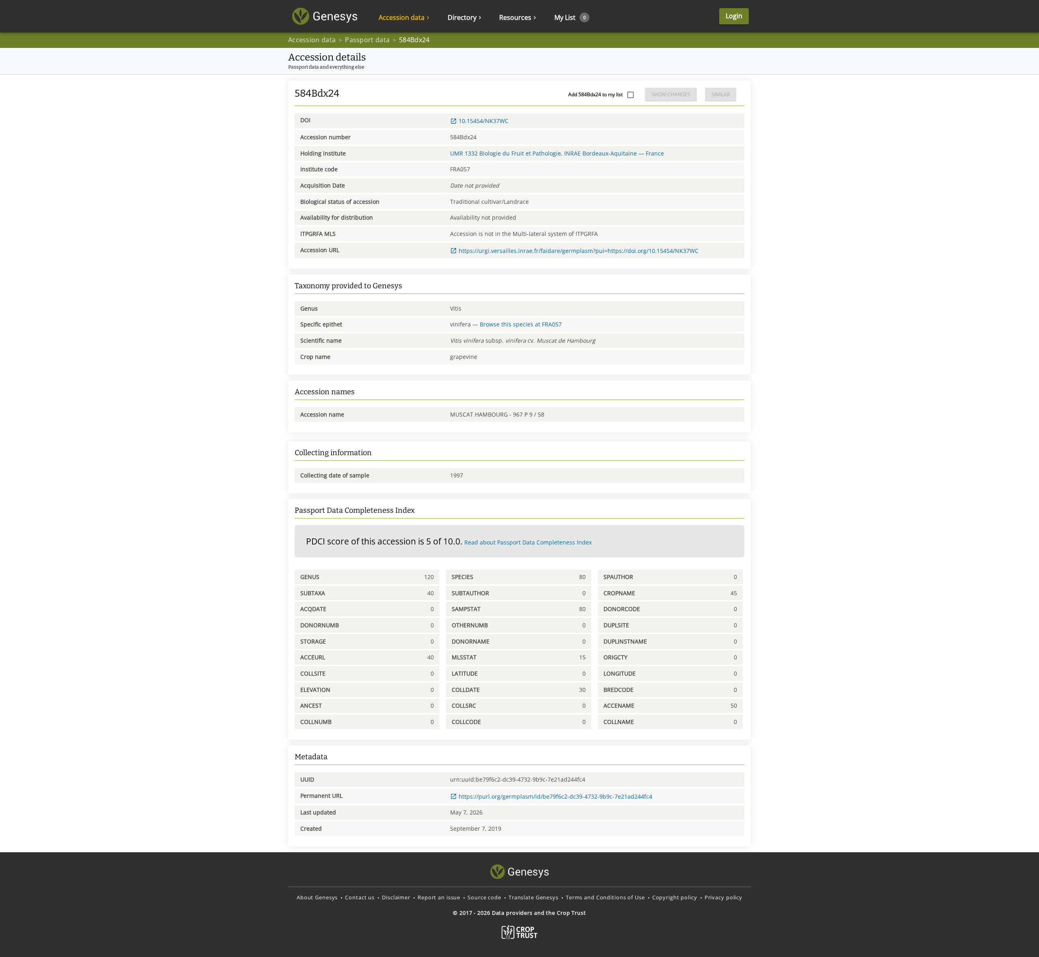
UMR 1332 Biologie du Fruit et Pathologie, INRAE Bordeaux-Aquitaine (543, 153)
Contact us (360, 897)
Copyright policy (674, 897)
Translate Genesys (533, 897)
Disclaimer (396, 897)
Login (734, 15)
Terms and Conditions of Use (605, 897)
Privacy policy (723, 897)
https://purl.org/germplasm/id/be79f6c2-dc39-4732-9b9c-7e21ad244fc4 (555, 796)
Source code (484, 897)
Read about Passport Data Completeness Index (528, 542)
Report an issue (439, 897)
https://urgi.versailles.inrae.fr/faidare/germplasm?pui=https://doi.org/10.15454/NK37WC (578, 251)
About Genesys (317, 897)
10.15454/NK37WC (484, 121)
